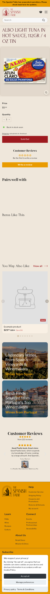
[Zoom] (46, 92)
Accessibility (31, 529)
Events (29, 519)
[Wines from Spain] (25, 360)
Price (4, 103)
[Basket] (41, 12)
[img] (25, 436)
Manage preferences (25, 582)
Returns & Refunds (37, 505)
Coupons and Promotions (34, 500)
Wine (6, 523)
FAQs (6, 519)
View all (37, 266)
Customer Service (36, 492)
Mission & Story (21, 544)
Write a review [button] (25, 165)
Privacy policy (10, 589)
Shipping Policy (35, 495)
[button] (18, 336)
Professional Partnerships (31, 524)
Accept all (25, 576)
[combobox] (25, 20)
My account (33, 508)
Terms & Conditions (25, 589)
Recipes (7, 526)
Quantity (6, 114)
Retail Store (20, 540)
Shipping (5, 134)
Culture (7, 530)
